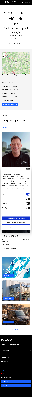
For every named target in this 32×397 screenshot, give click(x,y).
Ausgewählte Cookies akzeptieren (16, 222)
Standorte (6, 381)
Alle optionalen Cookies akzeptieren (16, 218)
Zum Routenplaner (8, 104)
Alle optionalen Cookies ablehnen (16, 227)
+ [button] (3, 54)
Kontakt (5, 385)
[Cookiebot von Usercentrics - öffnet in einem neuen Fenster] (23, 169)
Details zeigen (23, 214)
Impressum (4, 345)
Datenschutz (14, 345)
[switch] (28, 199)
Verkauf (5, 127)
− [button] (3, 56)
